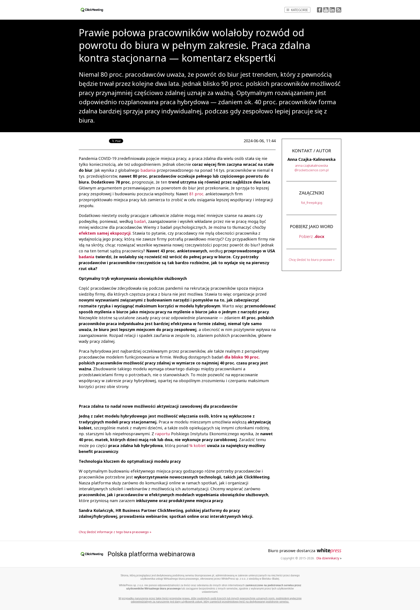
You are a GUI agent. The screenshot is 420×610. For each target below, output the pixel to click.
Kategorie (299, 10)
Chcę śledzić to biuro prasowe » (311, 260)
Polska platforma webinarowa (151, 554)
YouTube (326, 9)
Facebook (319, 9)
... (311, 167)
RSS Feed (338, 9)
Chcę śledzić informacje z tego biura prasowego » (115, 532)
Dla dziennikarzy (328, 558)
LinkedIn (332, 9)
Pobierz (311, 236)
